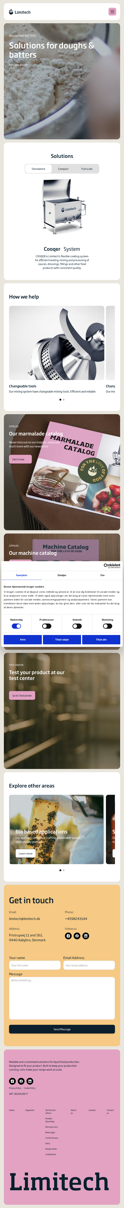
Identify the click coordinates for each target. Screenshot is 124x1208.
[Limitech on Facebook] (77, 936)
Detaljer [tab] (62, 575)
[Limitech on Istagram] (68, 936)
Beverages (50, 1132)
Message (15, 973)
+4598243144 (76, 918)
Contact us (110, 1111)
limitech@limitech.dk (24, 918)
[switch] (46, 626)
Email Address (73, 957)
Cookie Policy (30, 1088)
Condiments (50, 1154)
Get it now (18, 459)
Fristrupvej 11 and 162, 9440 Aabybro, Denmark (27, 937)
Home (11, 1110)
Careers (92, 1110)
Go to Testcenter (22, 695)
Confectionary (51, 1137)
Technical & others (50, 1111)
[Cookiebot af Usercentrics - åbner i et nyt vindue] (106, 566)
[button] (111, 11)
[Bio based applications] (56, 829)
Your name (17, 957)
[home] (20, 12)
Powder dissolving (49, 1120)
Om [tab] (102, 575)
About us (73, 1111)
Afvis (23, 639)
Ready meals (51, 1148)
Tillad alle (101, 639)
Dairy (47, 1143)
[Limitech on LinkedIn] (85, 936)
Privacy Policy (15, 1088)
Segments (29, 1110)
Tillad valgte (62, 639)
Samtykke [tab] (21, 575)
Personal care (51, 1126)
